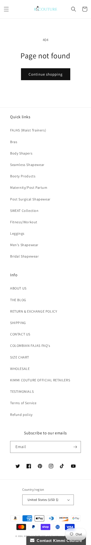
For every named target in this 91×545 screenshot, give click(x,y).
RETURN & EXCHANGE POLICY (33, 311)
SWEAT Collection (24, 210)
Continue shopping (46, 74)
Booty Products (22, 176)
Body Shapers (21, 153)
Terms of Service (23, 403)
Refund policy (21, 414)
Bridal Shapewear (24, 256)
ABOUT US (18, 288)
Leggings (17, 233)
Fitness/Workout (23, 222)
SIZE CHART (19, 357)
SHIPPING (18, 322)
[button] (6, 9)
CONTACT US (20, 334)
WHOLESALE (20, 368)
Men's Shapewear (24, 245)
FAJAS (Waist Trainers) (28, 130)
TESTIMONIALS (22, 391)
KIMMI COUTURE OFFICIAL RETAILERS (40, 380)
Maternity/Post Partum (29, 187)
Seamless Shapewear (27, 164)
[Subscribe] (75, 447)
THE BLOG (18, 300)
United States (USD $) (43, 500)
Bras (13, 142)
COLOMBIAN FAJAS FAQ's (30, 345)
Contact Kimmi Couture (58, 540)
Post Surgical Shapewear (30, 199)
